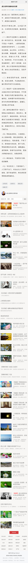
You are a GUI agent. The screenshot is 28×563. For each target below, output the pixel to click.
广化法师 (17, 536)
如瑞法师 (3, 545)
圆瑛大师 (10, 545)
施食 (24, 542)
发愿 (24, 549)
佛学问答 (10, 539)
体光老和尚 (24, 536)
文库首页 (5, 183)
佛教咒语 (10, 542)
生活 (3, 542)
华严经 (17, 549)
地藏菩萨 (24, 545)
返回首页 (8, 555)
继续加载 (14, 532)
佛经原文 (16, 555)
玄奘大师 (3, 539)
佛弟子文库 (14, 1)
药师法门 (10, 549)
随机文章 (20, 183)
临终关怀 (17, 539)
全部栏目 (12, 183)
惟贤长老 (3, 549)
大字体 (16, 9)
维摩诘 (17, 545)
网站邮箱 (20, 555)
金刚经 (24, 539)
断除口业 (10, 536)
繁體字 (13, 9)
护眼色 (19, 9)
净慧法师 (17, 542)
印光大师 (3, 536)
